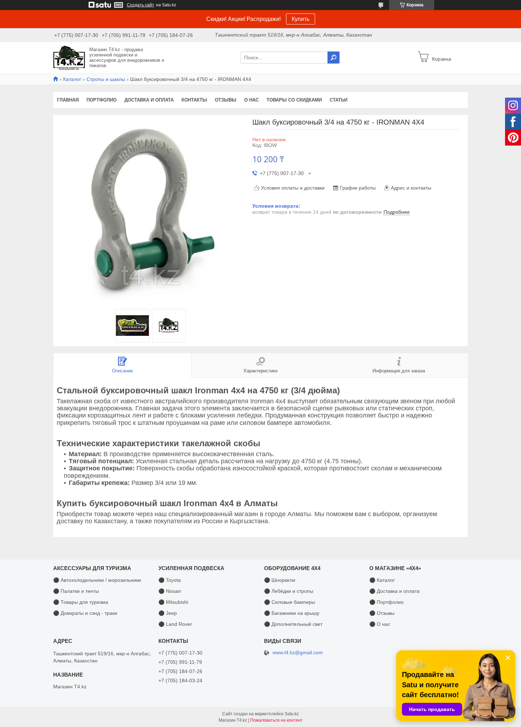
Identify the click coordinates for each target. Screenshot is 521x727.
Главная (68, 100)
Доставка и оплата (149, 100)
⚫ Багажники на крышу (291, 613)
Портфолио (101, 100)
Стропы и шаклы (105, 79)
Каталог (72, 79)
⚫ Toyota (169, 580)
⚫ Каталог (382, 580)
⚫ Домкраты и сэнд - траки (85, 613)
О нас (251, 100)
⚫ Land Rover (175, 624)
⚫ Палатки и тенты (76, 591)
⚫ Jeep (167, 613)
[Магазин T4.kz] (69, 57)
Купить (300, 19)
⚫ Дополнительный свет (293, 624)
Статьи (338, 100)
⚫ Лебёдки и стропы (288, 591)
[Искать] (333, 57)
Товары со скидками (294, 100)
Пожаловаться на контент (276, 720)
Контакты (194, 100)
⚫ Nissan (169, 591)
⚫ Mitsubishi (173, 602)
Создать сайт (140, 4)
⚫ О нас (379, 624)
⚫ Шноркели (279, 580)
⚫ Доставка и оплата (394, 591)
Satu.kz (292, 713)
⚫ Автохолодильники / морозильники (97, 580)
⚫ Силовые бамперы (289, 602)
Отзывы (225, 100)
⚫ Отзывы (381, 613)
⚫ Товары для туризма (80, 602)
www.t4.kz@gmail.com (298, 652)
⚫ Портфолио (386, 602)
